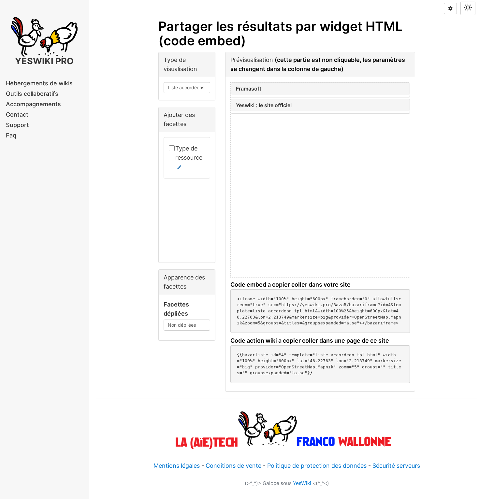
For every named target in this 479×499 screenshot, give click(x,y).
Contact (17, 114)
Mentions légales (176, 465)
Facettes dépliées (176, 309)
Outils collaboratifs (32, 93)
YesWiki (302, 483)
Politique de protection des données (317, 465)
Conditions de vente (233, 465)
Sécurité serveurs (396, 465)
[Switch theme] (467, 8)
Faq (11, 135)
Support (17, 124)
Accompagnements (33, 104)
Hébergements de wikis (39, 83)
